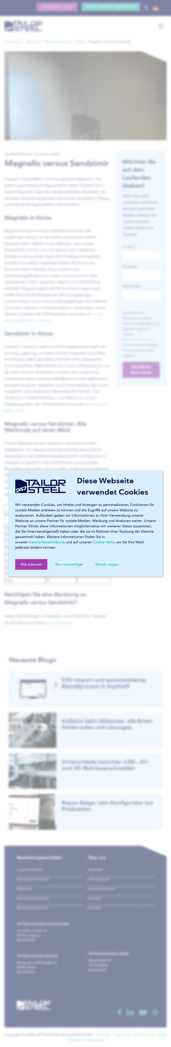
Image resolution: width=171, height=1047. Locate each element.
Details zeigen (107, 564)
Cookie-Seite (103, 542)
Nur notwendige (68, 564)
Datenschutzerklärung (46, 542)
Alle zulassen (31, 564)
